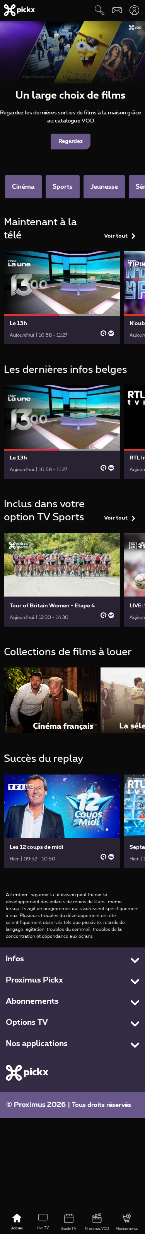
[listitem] (50, 700)
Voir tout (116, 236)
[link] (62, 297)
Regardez (70, 141)
